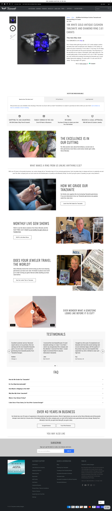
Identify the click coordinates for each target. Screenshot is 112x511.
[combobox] (103, 8)
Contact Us (34, 464)
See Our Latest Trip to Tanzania (24, 280)
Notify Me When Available (75, 93)
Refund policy (35, 473)
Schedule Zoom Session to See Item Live (83, 74)
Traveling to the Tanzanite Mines (64, 470)
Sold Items (34, 482)
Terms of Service (36, 491)
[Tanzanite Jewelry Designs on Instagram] (9, 4)
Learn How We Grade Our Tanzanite (72, 203)
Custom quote (92, 87)
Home (68, 17)
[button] (63, 9)
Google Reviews (46, 425)
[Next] (103, 351)
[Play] (41, 40)
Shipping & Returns (36, 470)
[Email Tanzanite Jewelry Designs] (12, 4)
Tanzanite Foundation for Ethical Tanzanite (67, 479)
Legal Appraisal (89, 99)
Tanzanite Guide (60, 476)
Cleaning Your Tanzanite (62, 467)
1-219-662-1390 (17, 4)
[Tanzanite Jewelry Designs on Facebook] (2, 4)
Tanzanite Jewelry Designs (87, 464)
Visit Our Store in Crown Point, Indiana (32, 4)
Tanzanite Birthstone (61, 482)
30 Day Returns (59, 99)
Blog (58, 464)
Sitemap (34, 497)
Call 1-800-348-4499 (74, 87)
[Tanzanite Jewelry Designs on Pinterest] (7, 4)
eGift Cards (35, 479)
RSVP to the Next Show (22, 237)
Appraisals (34, 476)
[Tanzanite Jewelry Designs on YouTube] (4, 4)
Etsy (73, 17)
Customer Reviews (36, 485)
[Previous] (9, 351)
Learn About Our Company (38, 467)
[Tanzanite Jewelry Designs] (9, 8)
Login (103, 4)
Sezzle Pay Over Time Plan (38, 494)
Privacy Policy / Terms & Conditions (40, 488)
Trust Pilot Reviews (66, 425)
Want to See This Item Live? (26, 99)
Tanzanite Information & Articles (64, 473)
